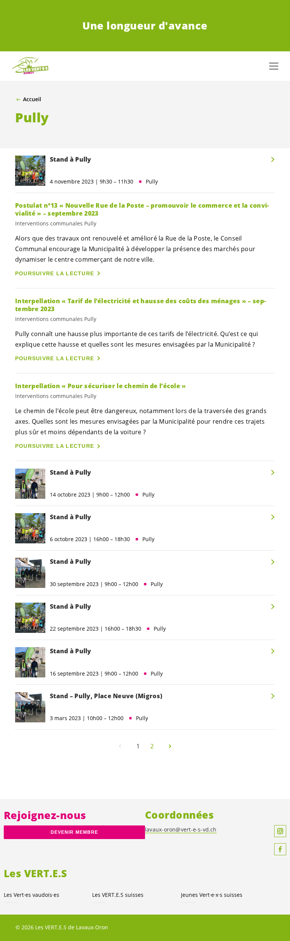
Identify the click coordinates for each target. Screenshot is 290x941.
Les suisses (117, 894)
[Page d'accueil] (30, 66)
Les (31, 894)
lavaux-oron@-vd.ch (181, 829)
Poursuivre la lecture (54, 273)
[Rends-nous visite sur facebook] (280, 849)
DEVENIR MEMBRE (74, 832)
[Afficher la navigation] (273, 66)
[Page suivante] (170, 746)
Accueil (32, 99)
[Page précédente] (120, 746)
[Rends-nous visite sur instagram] (280, 831)
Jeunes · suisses (211, 894)
